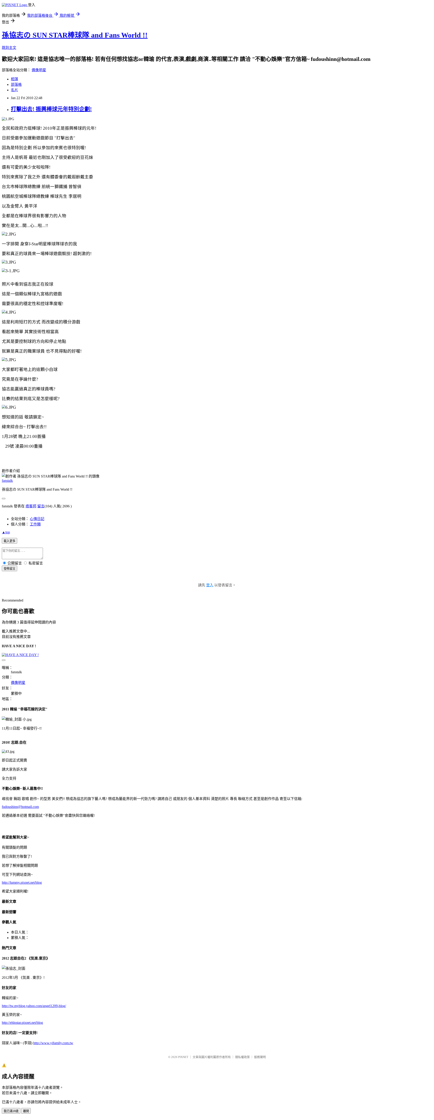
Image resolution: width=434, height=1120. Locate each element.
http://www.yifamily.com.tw (53, 1043)
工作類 (35, 524)
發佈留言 (9, 568)
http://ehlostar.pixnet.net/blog (22, 1022)
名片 (14, 90)
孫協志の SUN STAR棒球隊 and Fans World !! (75, 35)
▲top (6, 532)
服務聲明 (260, 1057)
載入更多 (9, 541)
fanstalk (7, 480)
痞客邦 (31, 506)
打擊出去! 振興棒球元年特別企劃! (51, 109)
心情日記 (37, 519)
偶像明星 (39, 70)
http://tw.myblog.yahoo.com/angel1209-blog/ (34, 1006)
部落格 (16, 84)
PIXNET (183, 1057)
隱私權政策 (242, 1057)
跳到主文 (9, 48)
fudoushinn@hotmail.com (20, 807)
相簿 (14, 79)
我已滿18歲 (11, 1111)
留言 (41, 506)
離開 (26, 1111)
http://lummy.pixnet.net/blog (22, 882)
